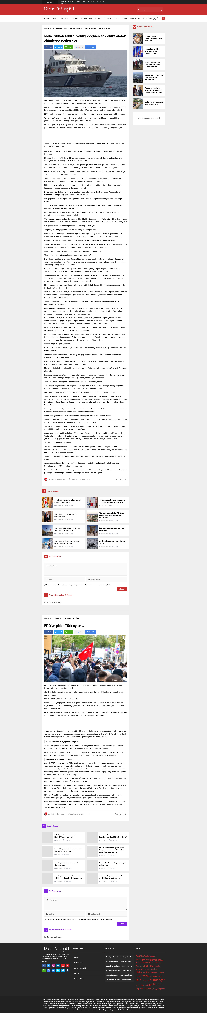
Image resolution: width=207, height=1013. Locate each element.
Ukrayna (157, 984)
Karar (156, 972)
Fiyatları (157, 966)
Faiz (146, 965)
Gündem (154, 969)
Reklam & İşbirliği (80, 968)
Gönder (69, 47)
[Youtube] (63, 965)
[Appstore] (53, 970)
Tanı (137, 985)
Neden (144, 976)
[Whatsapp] (44, 970)
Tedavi (141, 985)
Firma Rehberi (79, 979)
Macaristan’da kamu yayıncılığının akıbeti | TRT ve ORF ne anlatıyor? (83, 2)
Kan (148, 972)
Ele (160, 963)
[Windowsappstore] (63, 970)
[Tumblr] (67, 970)
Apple (146, 956)
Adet (138, 956)
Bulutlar (139, 962)
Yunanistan (58, 28)
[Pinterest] (67, 965)
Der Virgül (51, 479)
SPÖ (147, 980)
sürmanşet (157, 980)
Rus (138, 980)
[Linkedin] (58, 965)
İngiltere (161, 988)
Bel (157, 960)
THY (150, 985)
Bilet (161, 960)
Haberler (141, 972)
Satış (143, 980)
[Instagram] (53, 965)
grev (142, 969)
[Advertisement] (32, 33)
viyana (140, 988)
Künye (76, 957)
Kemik (161, 972)
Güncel (147, 969)
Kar (152, 972)
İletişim (76, 973)
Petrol (159, 976)
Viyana (58, 854)
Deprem (145, 962)
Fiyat (151, 965)
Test (146, 985)
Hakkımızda (78, 963)
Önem (156, 989)
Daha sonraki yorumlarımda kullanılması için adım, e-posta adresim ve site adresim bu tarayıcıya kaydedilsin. (79, 585)
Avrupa (141, 959)
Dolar (151, 962)
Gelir (138, 968)
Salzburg (58, 840)
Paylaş (50, 47)
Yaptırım (148, 988)
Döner (156, 962)
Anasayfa (49, 28)
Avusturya (58, 618)
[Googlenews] (48, 970)
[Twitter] (48, 965)
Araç (151, 956)
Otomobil (153, 976)
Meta (138, 976)
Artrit (154, 956)
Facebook (140, 966)
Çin (153, 988)
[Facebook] (44, 965)
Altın (142, 956)
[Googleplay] (58, 970)
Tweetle (59, 47)
